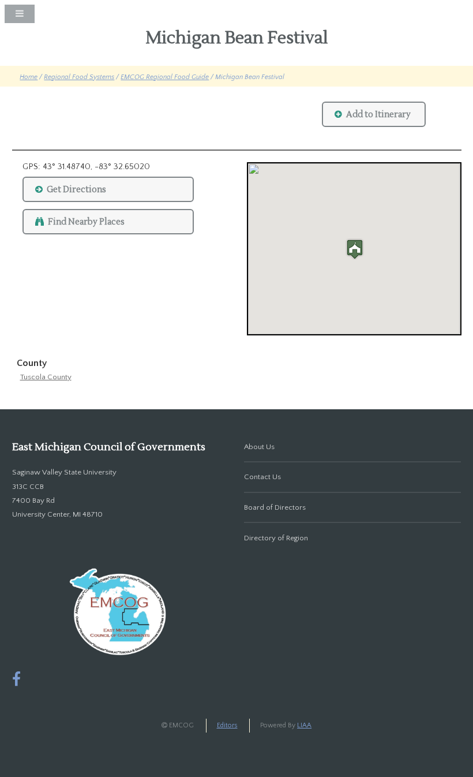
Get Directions (76, 189)
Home (28, 77)
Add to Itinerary (378, 114)
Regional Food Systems (79, 77)
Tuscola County (46, 377)
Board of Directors (275, 507)
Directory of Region (276, 538)
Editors (227, 725)
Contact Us (262, 477)
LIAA (304, 725)
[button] (354, 249)
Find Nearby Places (86, 221)
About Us (259, 447)
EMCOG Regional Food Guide (165, 77)
